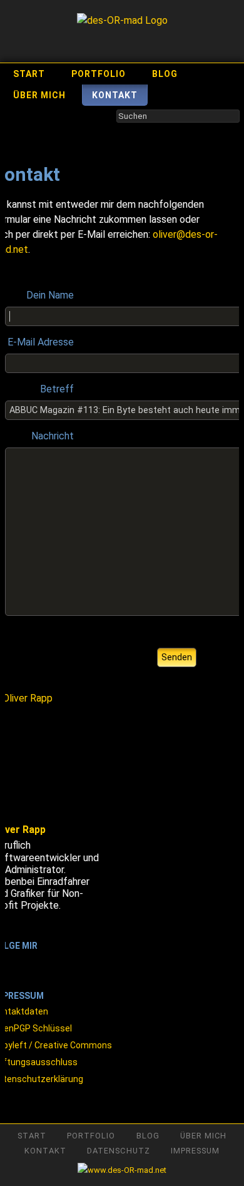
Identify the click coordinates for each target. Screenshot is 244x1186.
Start (29, 74)
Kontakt (115, 95)
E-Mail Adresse (41, 342)
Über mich (39, 95)
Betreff (57, 389)
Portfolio (98, 74)
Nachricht (52, 436)
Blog (165, 74)
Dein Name (50, 295)
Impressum (195, 1150)
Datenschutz (118, 1150)
